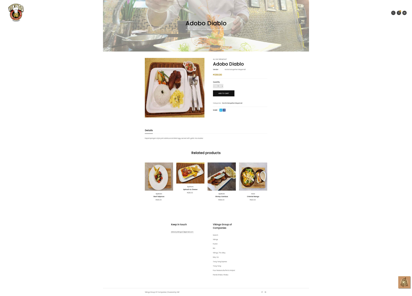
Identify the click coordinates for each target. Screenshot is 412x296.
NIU (214, 248)
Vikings (215, 239)
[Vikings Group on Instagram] (265, 292)
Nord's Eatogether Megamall (232, 103)
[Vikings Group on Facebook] (262, 292)
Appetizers (159, 194)
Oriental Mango (253, 196)
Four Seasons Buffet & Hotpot (224, 270)
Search (215, 235)
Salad (253, 194)
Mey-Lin (216, 257)
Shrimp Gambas (221, 196)
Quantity (216, 82)
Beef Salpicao (159, 196)
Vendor (215, 69)
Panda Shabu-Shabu (220, 275)
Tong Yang (217, 266)
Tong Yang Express (220, 261)
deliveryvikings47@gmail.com (182, 232)
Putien (215, 244)
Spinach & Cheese (190, 189)
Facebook (224, 110)
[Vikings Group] (16, 13)
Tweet (221, 110)
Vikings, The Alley (219, 253)
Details (149, 130)
